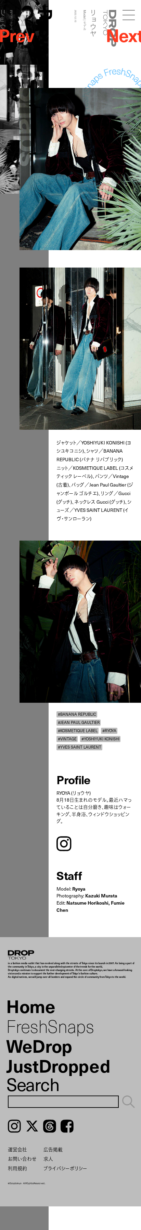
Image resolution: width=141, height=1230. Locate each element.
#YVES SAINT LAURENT (79, 747)
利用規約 (17, 1168)
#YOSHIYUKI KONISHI (100, 738)
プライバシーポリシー (65, 1168)
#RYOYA (109, 730)
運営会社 (17, 1149)
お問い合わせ (22, 1158)
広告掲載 (53, 1149)
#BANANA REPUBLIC (77, 714)
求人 (48, 1158)
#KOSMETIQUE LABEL (78, 730)
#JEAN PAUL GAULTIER (79, 722)
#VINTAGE (67, 738)
